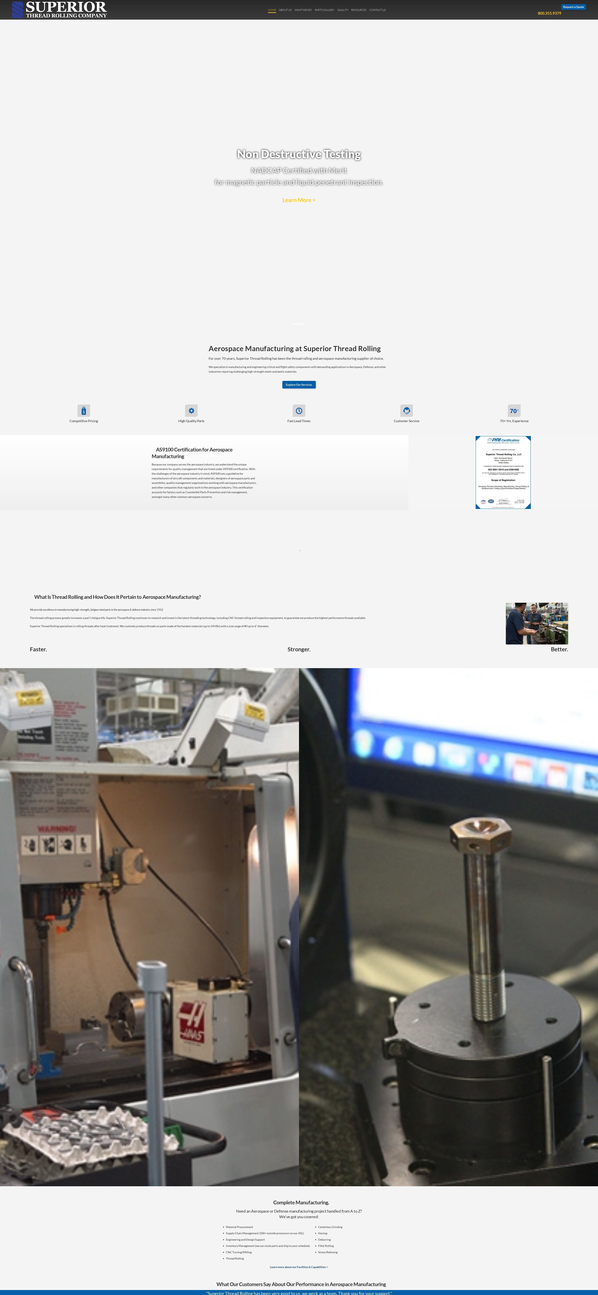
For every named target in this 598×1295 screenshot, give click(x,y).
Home (272, 10)
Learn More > (299, 199)
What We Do (303, 10)
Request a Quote (573, 7)
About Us (285, 10)
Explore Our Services (299, 384)
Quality (342, 10)
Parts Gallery (324, 10)
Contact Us (377, 10)
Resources (358, 10)
